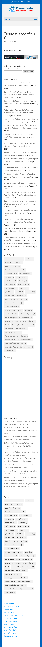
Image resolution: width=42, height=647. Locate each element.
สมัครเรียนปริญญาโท (12, 318)
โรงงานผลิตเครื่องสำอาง (13, 347)
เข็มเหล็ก (15, 325)
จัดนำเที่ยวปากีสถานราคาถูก (15, 270)
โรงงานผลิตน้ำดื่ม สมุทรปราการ (15, 343)
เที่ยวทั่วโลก (9, 329)
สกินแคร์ (28, 310)
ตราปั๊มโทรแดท (10, 281)
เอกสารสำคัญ (10, 340)
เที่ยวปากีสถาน (21, 329)
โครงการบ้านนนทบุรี (24, 340)
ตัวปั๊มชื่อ (23, 281)
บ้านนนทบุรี (30, 292)
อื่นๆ (7, 325)
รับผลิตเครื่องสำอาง (12, 307)
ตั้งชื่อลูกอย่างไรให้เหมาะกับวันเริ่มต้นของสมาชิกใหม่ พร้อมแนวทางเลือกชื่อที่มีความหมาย (19, 113)
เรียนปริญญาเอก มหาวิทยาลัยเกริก (16, 336)
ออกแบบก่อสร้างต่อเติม (13, 321)
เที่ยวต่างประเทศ (27, 325)
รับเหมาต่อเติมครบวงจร (13, 310)
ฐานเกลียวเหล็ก (25, 274)
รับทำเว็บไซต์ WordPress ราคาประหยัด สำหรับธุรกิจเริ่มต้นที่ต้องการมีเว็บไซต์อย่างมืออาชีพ (20, 95)
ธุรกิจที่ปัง (19, 292)
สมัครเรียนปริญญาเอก (27, 314)
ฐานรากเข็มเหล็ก (11, 274)
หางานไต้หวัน (27, 318)
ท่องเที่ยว (24, 288)
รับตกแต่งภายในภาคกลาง (14, 303)
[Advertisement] (21, 380)
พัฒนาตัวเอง (10, 299)
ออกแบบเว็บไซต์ (29, 321)
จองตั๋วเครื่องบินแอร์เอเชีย (13, 263)
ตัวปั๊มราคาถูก (10, 285)
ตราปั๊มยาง (9, 277)
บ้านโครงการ (10, 296)
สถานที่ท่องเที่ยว (11, 314)
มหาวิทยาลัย (22, 299)
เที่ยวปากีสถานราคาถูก (13, 332)
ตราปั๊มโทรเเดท (21, 277)
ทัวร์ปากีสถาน (23, 285)
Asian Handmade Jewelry (14, 259)
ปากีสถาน (21, 296)
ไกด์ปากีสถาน (10, 351)
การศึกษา (29, 259)
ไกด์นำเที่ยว (28, 347)
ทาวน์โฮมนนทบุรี (11, 288)
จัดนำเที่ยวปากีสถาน (12, 266)
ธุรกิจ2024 (9, 292)
